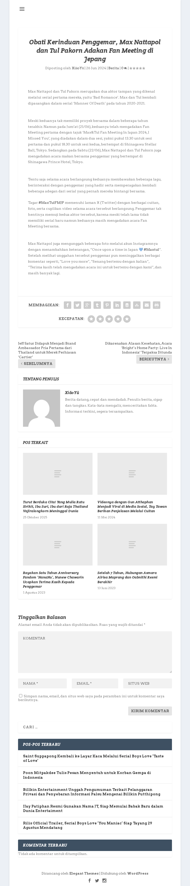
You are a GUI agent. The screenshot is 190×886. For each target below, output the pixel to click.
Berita (113, 68)
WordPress (137, 873)
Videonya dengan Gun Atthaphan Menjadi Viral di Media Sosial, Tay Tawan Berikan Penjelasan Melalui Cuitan (132, 506)
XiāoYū (78, 68)
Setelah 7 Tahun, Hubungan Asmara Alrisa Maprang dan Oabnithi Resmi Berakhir (127, 577)
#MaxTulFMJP (51, 203)
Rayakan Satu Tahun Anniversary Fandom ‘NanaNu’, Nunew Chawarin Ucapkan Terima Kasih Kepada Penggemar (53, 579)
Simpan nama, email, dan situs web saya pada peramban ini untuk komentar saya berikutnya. (91, 698)
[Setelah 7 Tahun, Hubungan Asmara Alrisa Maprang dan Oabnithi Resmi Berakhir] (132, 545)
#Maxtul (151, 249)
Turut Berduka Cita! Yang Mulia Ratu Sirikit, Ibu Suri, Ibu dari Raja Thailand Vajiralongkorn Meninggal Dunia (55, 506)
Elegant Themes (84, 873)
